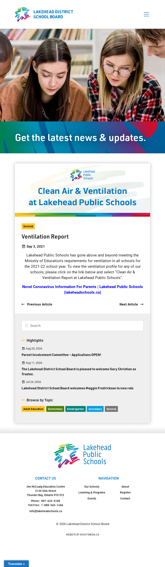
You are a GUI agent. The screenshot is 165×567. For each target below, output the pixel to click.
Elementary (55, 409)
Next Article (129, 304)
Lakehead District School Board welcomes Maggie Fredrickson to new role (77, 388)
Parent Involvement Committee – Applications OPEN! (61, 354)
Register (125, 492)
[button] (146, 14)
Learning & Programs (91, 492)
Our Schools (91, 486)
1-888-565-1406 (52, 505)
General (28, 226)
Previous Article (39, 304)
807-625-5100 (50, 500)
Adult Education (33, 409)
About (125, 486)
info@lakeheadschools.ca (45, 511)
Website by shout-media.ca (82, 534)
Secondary (95, 409)
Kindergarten (75, 409)
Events (92, 498)
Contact (125, 498)
